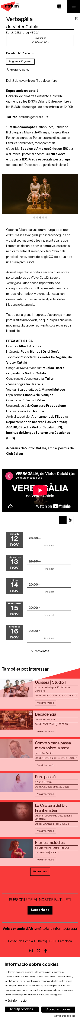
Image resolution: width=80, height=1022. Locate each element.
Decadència (45, 714)
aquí (74, 928)
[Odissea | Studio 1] (16, 687)
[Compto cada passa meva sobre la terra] (16, 748)
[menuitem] (31, 951)
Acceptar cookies (58, 1009)
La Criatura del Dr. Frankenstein (51, 808)
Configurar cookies (64, 1016)
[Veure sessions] (62, 520)
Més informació (15, 1000)
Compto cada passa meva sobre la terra (53, 745)
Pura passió (45, 777)
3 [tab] (40, 217)
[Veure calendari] (70, 520)
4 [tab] (43, 217)
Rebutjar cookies (21, 1009)
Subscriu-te (40, 910)
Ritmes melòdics (50, 843)
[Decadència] (16, 719)
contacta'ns (14, 164)
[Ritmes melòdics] (16, 848)
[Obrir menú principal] (73, 6)
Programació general (20, 61)
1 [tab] (34, 217)
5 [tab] (46, 217)
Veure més (40, 871)
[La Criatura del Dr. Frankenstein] (16, 811)
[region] (40, 196)
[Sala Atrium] (9, 7)
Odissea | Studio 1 (50, 682)
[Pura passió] (16, 782)
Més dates (41, 651)
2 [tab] (37, 217)
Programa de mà (19, 69)
